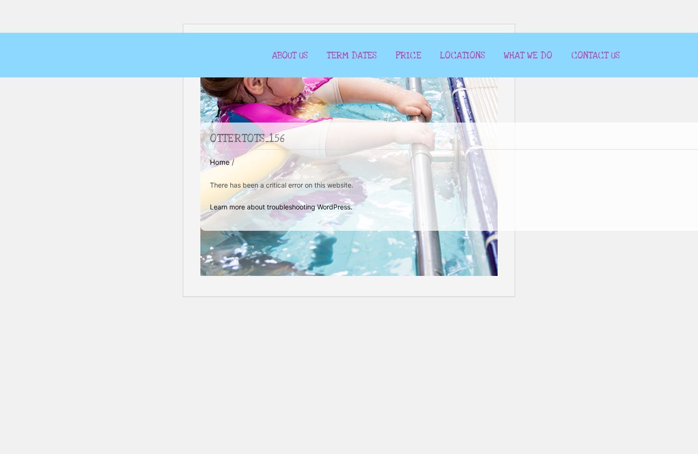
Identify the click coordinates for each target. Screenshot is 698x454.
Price (408, 56)
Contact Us (595, 56)
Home (220, 162)
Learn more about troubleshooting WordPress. (281, 207)
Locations (462, 56)
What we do (528, 56)
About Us (290, 56)
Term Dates (352, 56)
